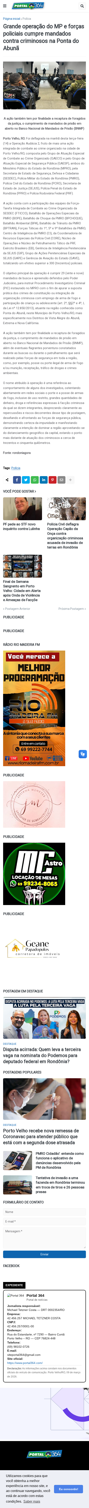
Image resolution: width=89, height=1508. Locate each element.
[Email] (61, 480)
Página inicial (11, 18)
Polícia (27, 18)
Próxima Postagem (71, 608)
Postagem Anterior (17, 608)
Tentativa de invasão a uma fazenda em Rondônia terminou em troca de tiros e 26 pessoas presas (60, 1185)
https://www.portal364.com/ (25, 1363)
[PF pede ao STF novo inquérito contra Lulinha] (22, 508)
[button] (5, 6)
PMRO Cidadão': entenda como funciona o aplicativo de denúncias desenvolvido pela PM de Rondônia (60, 1160)
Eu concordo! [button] (68, 1489)
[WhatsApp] (35, 480)
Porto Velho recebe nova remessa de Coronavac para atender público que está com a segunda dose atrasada (41, 1136)
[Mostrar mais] (70, 480)
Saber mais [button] (31, 1501)
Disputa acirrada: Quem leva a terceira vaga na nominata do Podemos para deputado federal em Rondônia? (42, 1055)
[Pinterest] (53, 480)
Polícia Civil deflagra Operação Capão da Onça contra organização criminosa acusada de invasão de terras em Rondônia (65, 535)
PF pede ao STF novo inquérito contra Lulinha (21, 526)
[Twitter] (26, 480)
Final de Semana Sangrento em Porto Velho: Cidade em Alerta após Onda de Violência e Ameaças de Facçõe (22, 590)
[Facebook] (17, 480)
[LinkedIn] (44, 480)
